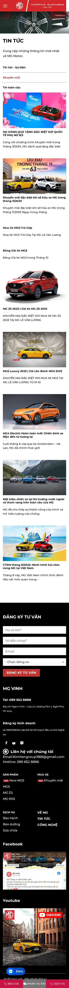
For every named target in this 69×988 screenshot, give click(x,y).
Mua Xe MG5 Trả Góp (17, 227)
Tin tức (43, 819)
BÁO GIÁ (13, 983)
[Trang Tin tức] (34, 22)
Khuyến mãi (11, 77)
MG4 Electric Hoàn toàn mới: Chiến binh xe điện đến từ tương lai (33, 435)
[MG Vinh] (19, 5)
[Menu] (5, 6)
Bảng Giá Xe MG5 (15, 250)
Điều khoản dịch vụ (36, 978)
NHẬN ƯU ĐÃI (36, 983)
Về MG (42, 812)
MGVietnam (25, 913)
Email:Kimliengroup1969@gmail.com (33, 757)
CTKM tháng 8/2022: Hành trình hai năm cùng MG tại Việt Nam (31, 566)
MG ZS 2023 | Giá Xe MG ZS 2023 (25, 308)
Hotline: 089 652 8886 (21, 762)
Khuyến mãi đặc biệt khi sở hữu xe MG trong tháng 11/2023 (34, 199)
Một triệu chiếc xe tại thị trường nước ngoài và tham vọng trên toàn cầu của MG (33, 501)
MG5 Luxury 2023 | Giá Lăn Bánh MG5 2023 (32, 371)
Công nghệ (47, 825)
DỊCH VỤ (59, 983)
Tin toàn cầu (12, 87)
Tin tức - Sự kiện (14, 67)
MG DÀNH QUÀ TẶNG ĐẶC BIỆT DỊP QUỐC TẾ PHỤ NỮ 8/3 (33, 133)
